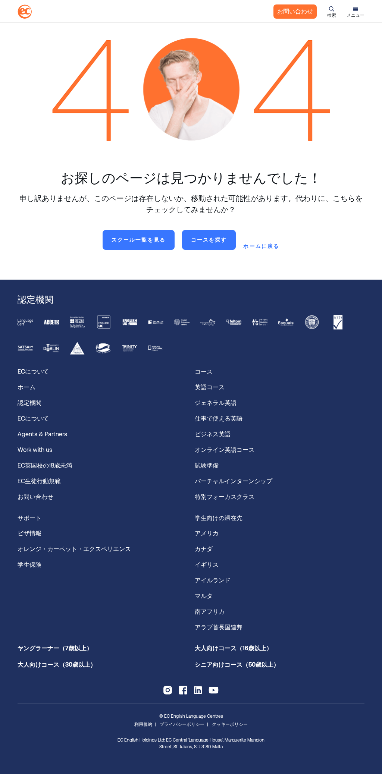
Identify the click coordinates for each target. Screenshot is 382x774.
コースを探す (209, 240)
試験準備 (207, 465)
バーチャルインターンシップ (235, 481)
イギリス (207, 564)
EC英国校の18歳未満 (45, 465)
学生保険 (29, 564)
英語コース (210, 387)
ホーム (26, 387)
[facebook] (183, 690)
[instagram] (167, 690)
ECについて (33, 418)
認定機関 (29, 402)
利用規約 (143, 724)
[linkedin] (198, 690)
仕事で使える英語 (219, 418)
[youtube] (214, 690)
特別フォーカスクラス (224, 496)
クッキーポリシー (230, 724)
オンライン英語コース (224, 449)
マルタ (204, 596)
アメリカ (207, 533)
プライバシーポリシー (182, 724)
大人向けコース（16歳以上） (233, 648)
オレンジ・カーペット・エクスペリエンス (74, 549)
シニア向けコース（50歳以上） (237, 664)
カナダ (204, 549)
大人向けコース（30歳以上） (57, 664)
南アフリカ (210, 611)
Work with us (35, 449)
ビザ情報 (30, 533)
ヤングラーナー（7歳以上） (55, 648)
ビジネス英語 (213, 434)
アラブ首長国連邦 (218, 627)
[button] (331, 11)
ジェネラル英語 (216, 402)
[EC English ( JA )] (25, 11)
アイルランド (213, 580)
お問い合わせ (295, 11)
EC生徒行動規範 (40, 481)
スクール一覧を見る (139, 240)
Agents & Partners (42, 434)
